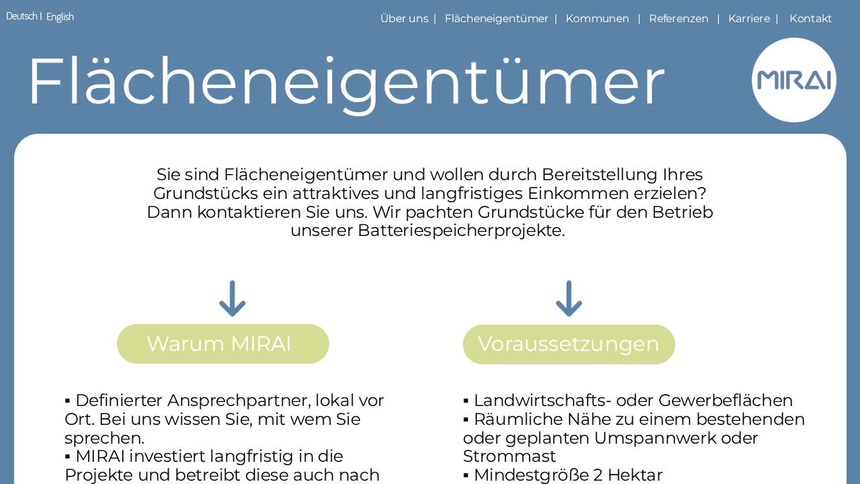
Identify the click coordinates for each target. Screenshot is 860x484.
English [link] (59, 16)
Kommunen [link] (598, 18)
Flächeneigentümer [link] (496, 18)
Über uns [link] (403, 18)
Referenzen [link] (678, 18)
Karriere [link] (749, 18)
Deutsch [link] (22, 16)
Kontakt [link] (811, 18)
